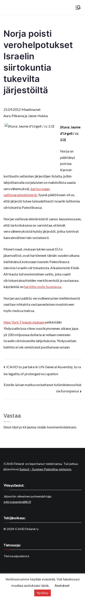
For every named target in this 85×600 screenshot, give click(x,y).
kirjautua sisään (34, 427)
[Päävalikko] (78, 7)
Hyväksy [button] (42, 593)
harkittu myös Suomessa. (43, 287)
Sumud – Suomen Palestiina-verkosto (45, 469)
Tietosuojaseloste (16, 556)
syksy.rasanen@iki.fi (17, 502)
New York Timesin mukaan (23, 322)
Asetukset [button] (62, 585)
